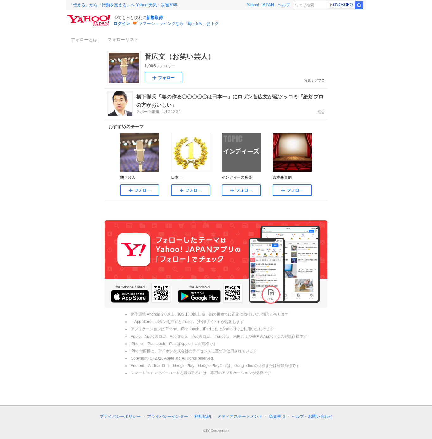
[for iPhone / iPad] (130, 296)
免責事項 (277, 416)
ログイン (122, 23)
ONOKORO (343, 5)
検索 (359, 5)
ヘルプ (284, 5)
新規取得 (154, 17)
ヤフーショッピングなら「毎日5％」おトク (179, 23)
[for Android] (199, 296)
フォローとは (84, 39)
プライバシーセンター (167, 416)
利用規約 (202, 416)
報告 (321, 112)
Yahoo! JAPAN (260, 5)
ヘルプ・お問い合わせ (312, 416)
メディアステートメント (239, 416)
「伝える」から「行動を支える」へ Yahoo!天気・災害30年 (123, 5)
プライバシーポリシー (120, 416)
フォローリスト (123, 39)
